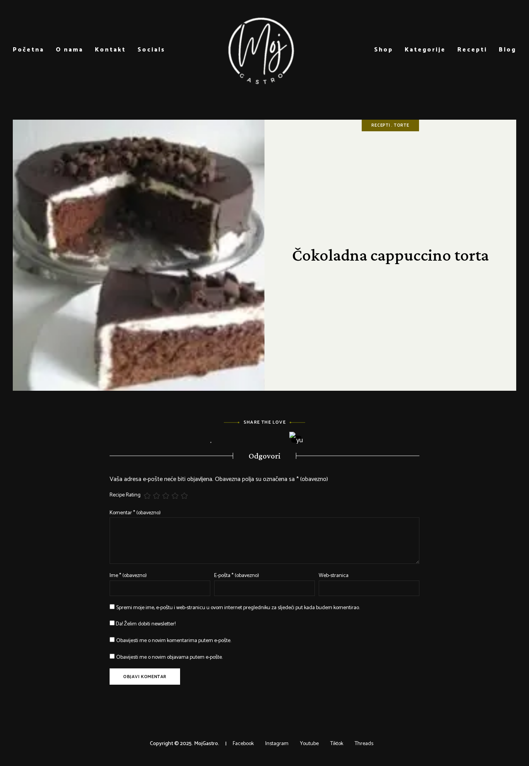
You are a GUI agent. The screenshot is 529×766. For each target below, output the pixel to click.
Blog (507, 50)
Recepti (472, 50)
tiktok (336, 743)
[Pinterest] (275, 439)
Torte (401, 125)
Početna (28, 50)
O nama (69, 50)
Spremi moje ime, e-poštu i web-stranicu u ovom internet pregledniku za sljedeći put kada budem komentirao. (238, 607)
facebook (243, 743)
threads (364, 743)
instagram (277, 743)
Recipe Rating (125, 495)
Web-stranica (334, 575)
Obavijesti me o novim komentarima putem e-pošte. (173, 640)
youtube (309, 743)
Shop (383, 50)
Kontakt (110, 50)
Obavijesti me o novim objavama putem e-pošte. (169, 657)
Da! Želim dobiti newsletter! (145, 624)
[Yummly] (296, 439)
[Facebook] (232, 439)
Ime (128, 575)
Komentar (135, 512)
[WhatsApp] (317, 439)
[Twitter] (254, 439)
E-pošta (236, 575)
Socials (151, 50)
